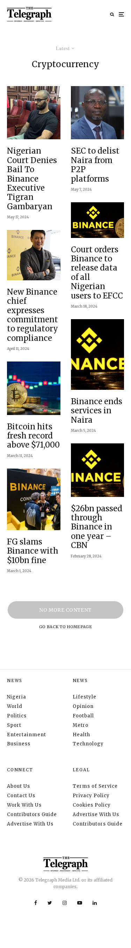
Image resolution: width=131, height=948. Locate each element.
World (14, 706)
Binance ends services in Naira (96, 410)
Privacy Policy (91, 796)
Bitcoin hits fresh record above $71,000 (33, 436)
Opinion (83, 706)
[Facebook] (35, 903)
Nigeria (16, 697)
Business (18, 744)
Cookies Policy (92, 805)
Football (83, 716)
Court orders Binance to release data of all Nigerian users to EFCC (97, 272)
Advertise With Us (30, 824)
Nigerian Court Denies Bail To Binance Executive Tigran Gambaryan (32, 178)
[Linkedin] (94, 903)
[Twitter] (49, 903)
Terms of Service (95, 786)
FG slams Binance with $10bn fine (32, 551)
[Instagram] (64, 903)
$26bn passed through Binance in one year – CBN (96, 527)
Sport (14, 725)
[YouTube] (79, 903)
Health (81, 735)
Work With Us (24, 805)
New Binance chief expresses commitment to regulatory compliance (32, 315)
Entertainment (26, 735)
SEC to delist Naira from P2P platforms (95, 164)
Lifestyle (84, 697)
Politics (17, 716)
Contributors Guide (32, 814)
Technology (88, 744)
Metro (80, 725)
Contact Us (21, 796)
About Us (18, 786)
